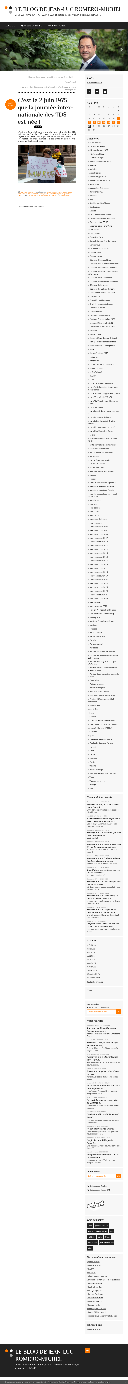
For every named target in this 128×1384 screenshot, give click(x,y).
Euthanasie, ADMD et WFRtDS (103, 326)
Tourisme (93, 758)
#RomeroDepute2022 (99, 150)
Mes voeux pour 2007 (99, 530)
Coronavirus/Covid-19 (99, 248)
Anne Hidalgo (95, 173)
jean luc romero (101, 1225)
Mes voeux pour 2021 (99, 579)
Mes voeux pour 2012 (99, 549)
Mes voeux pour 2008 (99, 534)
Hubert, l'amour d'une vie (97, 1276)
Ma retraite (94, 456)
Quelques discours (94, 1283)
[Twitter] (97, 91)
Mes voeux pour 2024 (99, 591)
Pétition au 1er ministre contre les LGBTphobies (103, 656)
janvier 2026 (92, 970)
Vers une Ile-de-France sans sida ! (103, 773)
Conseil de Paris (96, 237)
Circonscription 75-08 (99, 222)
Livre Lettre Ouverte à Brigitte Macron (101, 422)
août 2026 (91, 945)
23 (89, 126)
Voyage (93, 785)
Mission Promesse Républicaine (103, 610)
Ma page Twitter (94, 1305)
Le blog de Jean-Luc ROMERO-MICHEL (68, 9)
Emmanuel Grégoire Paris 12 (101, 323)
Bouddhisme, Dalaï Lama (100, 203)
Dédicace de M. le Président (101, 277)
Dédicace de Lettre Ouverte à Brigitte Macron (103, 272)
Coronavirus (95, 245)
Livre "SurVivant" (97, 407)
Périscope (94, 648)
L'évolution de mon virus (99, 448)
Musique (93, 625)
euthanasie (92, 1242)
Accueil (10, 25)
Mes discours (95, 500)
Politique (91, 1237)
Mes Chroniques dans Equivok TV (103, 482)
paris (54, 195)
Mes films (93, 504)
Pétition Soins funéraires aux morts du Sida (103, 675)
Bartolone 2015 (96, 192)
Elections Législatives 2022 (101, 315)
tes (30, 195)
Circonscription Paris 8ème (101, 226)
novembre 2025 (93, 977)
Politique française (97, 688)
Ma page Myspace (94, 1290)
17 (94, 122)
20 (109, 122)
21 (113, 122)
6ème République (97, 158)
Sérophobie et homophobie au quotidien (103, 1280)
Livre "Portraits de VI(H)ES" (101, 397)
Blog (92, 199)
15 (118, 118)
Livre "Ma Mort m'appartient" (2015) (105, 393)
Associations (95, 184)
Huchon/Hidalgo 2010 (99, 353)
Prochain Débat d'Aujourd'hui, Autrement (101, 700)
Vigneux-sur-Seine (97, 781)
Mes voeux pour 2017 (99, 568)
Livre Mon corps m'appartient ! (102, 427)
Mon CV (90, 1269)
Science (93, 716)
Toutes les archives (95, 982)
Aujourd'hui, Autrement (99, 188)
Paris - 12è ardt (96, 632)
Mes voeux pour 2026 (99, 598)
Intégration (94, 361)
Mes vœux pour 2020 (98, 606)
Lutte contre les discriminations (103, 445)
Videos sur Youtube (95, 1298)
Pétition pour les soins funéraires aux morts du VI (102, 669)
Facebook (94, 330)
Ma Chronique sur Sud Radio (101, 452)
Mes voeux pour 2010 (99, 542)
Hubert (92, 349)
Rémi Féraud (95, 705)
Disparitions (95, 296)
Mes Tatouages (96, 523)
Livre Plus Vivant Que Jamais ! (102, 431)
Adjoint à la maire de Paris (56, 192)
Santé (92, 713)
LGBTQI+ (42, 194)
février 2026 (92, 967)
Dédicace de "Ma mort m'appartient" (104, 263)
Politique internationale (99, 691)
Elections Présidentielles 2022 (102, 319)
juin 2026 (91, 952)
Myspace (93, 629)
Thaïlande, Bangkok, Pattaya (101, 743)
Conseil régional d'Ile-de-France (103, 241)
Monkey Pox (95, 617)
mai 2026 (91, 956)
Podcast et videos (97, 684)
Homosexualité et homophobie (102, 345)
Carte (90, 990)
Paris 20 (93, 640)
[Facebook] (89, 91)
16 (89, 122)
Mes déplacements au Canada (102, 490)
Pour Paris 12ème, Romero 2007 (103, 695)
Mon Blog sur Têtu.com (96, 1308)
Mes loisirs (94, 515)
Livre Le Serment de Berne (100, 417)
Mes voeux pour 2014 (99, 557)
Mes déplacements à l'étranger (102, 486)
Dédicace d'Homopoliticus (100, 260)
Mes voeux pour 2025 (99, 595)
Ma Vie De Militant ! (98, 463)
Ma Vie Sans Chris (97, 467)
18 (99, 122)
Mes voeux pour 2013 (99, 553)
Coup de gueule (96, 256)
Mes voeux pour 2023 (99, 587)
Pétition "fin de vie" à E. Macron (102, 651)
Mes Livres (94, 511)
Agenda (93, 165)
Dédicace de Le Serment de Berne (103, 267)
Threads (93, 747)
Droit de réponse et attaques (102, 304)
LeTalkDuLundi (96, 372)
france (107, 1237)
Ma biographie (57, 25)
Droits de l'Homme (97, 308)
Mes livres (91, 1272)
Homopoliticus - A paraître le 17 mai (102, 1316)
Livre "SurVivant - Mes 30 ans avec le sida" (103, 402)
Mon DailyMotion (94, 1287)
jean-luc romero (107, 1242)
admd (90, 1248)
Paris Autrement (52, 194)
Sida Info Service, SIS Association (103, 720)
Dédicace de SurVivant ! (99, 285)
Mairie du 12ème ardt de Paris (102, 471)
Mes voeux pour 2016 (99, 564)
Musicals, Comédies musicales (102, 621)
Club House (94, 229)
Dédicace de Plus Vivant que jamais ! (105, 281)
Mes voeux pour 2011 (99, 545)
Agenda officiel (93, 1261)
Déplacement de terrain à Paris (102, 292)
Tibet (92, 751)
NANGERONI (93, 818)
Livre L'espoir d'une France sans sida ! (103, 412)
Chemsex (93, 211)
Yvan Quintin (93, 832)
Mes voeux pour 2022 (99, 583)
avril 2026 (91, 959)
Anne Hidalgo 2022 (98, 177)
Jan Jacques (92, 924)
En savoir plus (105, 1382)
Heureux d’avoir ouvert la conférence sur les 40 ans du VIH (51, 77)
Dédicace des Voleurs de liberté (103, 289)
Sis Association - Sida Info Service (104, 724)
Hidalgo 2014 (95, 334)
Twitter (93, 762)
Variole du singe (96, 769)
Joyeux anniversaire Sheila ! (100, 1129)
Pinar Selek (94, 680)
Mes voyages (95, 602)
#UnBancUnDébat (97, 154)
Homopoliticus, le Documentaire (103, 342)
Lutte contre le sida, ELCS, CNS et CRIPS (102, 439)
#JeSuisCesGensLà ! (98, 146)
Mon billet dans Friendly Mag (102, 614)
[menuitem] (11, 25)
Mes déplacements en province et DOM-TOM (102, 495)
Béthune (93, 195)
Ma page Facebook (95, 1294)
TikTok (92, 754)
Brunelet (91, 804)
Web (91, 788)
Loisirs (92, 435)
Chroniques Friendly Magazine (102, 218)
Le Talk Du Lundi (96, 368)
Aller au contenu (8, 2)
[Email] (105, 91)
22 (119, 122)
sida (112, 1231)
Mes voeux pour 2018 (99, 572)
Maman (93, 475)
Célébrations (95, 207)
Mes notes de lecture (98, 519)
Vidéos (92, 777)
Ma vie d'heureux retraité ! (101, 460)
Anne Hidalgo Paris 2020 (100, 180)
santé (90, 1225)
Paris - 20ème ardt (97, 636)
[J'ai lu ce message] (125, 1382)
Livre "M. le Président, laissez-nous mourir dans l (103, 388)
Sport (92, 735)
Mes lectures (95, 508)
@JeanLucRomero (94, 82)
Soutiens (93, 732)
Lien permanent (27, 192)
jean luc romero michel (41, 195)
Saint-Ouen (94, 709)
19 (104, 122)
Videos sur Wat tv (94, 1301)
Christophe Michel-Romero (101, 214)
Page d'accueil (70, 82)
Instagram (94, 357)
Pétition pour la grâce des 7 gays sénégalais (102, 662)
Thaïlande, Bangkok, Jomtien (101, 739)
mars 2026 (91, 963)
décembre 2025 (93, 974)
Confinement (95, 233)
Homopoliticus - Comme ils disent (103, 338)
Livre (92, 379)
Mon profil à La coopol (96, 1312)
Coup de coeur (95, 252)
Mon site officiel (31, 25)
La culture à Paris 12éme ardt (102, 364)
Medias (93, 479)
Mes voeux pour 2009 (99, 538)
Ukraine (93, 766)
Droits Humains (96, 311)
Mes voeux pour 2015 (99, 561)
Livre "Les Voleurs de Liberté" (102, 383)
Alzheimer (94, 169)
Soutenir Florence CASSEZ (101, 728)
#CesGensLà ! (95, 142)
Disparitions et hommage (100, 300)
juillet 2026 (91, 949)
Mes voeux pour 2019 (99, 576)
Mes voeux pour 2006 (99, 526)
